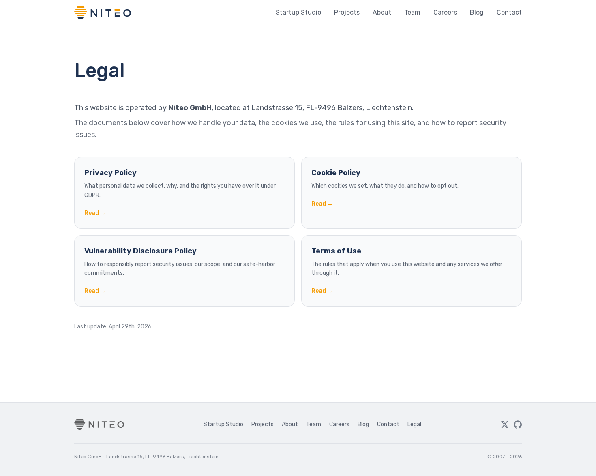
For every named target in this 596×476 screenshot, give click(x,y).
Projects (347, 12)
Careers (445, 12)
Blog (477, 12)
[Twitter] (505, 424)
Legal (414, 424)
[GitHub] (518, 424)
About (382, 12)
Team (412, 12)
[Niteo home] (102, 12)
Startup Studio (298, 12)
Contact (509, 12)
